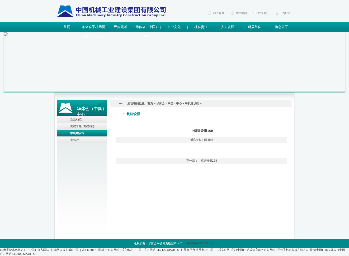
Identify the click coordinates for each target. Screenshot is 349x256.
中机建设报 (192, 103)
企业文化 (174, 27)
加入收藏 (218, 13)
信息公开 (281, 27)
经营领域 (120, 27)
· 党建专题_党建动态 (82, 126)
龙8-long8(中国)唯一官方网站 (100, 249)
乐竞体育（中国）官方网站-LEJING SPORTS (150, 249)
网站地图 (241, 13)
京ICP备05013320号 (201, 243)
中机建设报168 (207, 160)
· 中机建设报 (77, 133)
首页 (66, 27)
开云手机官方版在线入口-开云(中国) (300, 249)
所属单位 (254, 27)
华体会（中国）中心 (147, 28)
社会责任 (201, 27)
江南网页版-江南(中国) (65, 249)
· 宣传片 (74, 140)
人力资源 (227, 27)
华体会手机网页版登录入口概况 (93, 28)
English (285, 13)
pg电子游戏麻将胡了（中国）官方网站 (24, 249)
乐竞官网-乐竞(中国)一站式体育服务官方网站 (246, 249)
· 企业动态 (75, 119)
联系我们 (263, 13)
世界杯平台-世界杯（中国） (198, 249)
